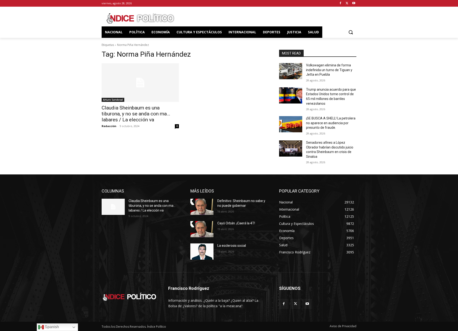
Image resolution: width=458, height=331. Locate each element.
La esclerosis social (231, 245)
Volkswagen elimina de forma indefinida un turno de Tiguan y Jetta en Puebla (329, 69)
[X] (347, 3)
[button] (350, 32)
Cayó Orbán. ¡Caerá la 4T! (236, 223)
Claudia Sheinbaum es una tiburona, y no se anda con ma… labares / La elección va (136, 114)
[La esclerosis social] (201, 251)
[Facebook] (340, 3)
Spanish (51, 327)
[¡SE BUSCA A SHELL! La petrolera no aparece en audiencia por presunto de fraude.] (290, 124)
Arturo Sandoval (113, 99)
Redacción (109, 126)
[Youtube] (353, 3)
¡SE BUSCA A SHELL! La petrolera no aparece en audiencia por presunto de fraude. (330, 122)
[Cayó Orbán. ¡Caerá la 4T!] (201, 229)
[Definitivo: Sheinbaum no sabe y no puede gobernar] (201, 207)
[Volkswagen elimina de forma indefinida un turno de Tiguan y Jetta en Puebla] (290, 71)
